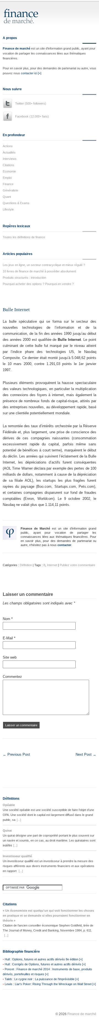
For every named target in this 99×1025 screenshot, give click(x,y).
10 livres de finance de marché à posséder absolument (39, 271)
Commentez (12, 677)
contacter (64, 545)
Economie (9, 171)
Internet (52, 565)
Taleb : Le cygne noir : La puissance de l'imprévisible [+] (42, 979)
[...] (19, 819)
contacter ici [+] (31, 73)
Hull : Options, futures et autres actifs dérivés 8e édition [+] (43, 959)
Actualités (9, 152)
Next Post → (86, 754)
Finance (8, 184)
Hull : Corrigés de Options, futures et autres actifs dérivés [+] (45, 964)
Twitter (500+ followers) (30, 103)
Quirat (7, 830)
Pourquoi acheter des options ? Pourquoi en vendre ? (38, 284)
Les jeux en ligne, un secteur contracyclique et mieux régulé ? (44, 265)
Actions (8, 146)
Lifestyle (8, 209)
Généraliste (10, 190)
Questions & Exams (16, 203)
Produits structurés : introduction (24, 277)
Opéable (9, 805)
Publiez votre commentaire (77, 565)
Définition (26, 565)
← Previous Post (16, 754)
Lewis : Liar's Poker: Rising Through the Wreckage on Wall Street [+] (50, 984)
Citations (8, 165)
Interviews (9, 158)
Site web (9, 657)
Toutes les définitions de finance (24, 237)
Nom (8, 619)
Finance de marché (16, 48)
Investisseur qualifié (17, 856)
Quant (7, 196)
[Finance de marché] (27, 21)
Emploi (7, 177)
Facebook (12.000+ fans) (32, 116)
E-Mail (9, 638)
